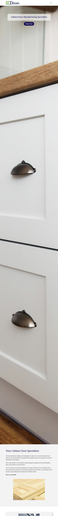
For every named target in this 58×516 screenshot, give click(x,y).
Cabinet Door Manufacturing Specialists (29, 17)
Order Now (29, 24)
